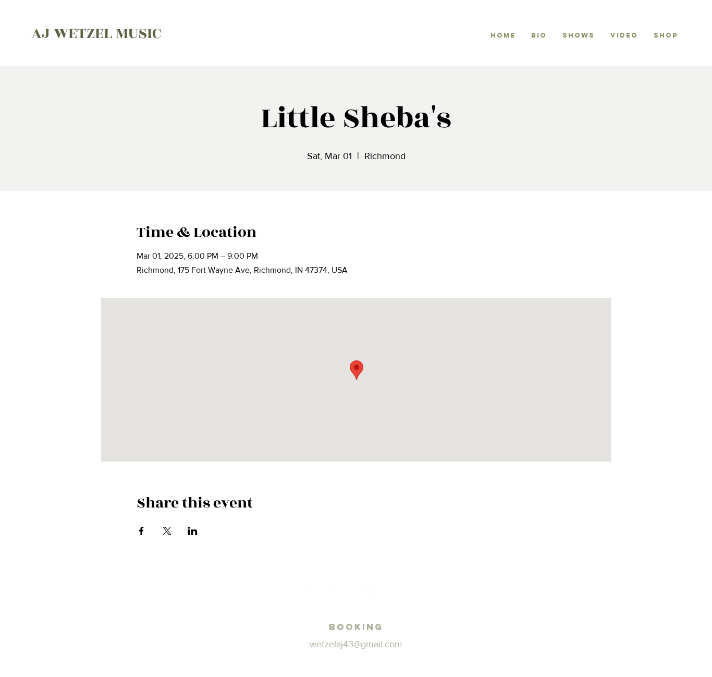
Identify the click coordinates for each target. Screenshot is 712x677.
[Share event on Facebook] (141, 531)
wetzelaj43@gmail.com (356, 644)
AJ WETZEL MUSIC (96, 33)
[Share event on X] (167, 531)
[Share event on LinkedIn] (193, 531)
